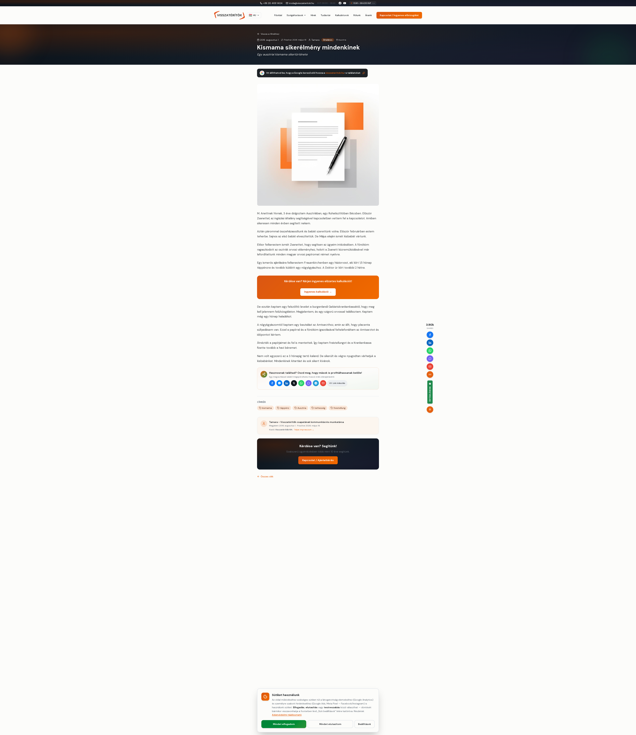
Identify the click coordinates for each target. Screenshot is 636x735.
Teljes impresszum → (304, 429)
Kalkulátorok (342, 15)
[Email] (430, 366)
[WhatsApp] (430, 350)
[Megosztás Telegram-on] (316, 383)
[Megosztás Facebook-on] (272, 383)
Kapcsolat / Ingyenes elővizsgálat (399, 15)
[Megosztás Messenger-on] (279, 383)
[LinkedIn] (430, 342)
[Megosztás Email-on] (323, 383)
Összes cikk (267, 476)
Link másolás (339, 383)
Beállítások (364, 724)
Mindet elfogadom (284, 724)
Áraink (368, 15)
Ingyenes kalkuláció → (318, 291)
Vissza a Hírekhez (270, 33)
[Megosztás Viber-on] (309, 383)
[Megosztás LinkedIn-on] (287, 383)
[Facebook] (430, 334)
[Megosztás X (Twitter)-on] (294, 383)
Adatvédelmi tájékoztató (287, 714)
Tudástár (326, 15)
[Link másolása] (430, 374)
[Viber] (430, 358)
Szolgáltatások (295, 15)
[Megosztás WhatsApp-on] (301, 383)
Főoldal (278, 15)
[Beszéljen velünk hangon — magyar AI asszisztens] (430, 409)
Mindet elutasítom (330, 724)
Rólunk (357, 15)
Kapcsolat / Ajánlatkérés (318, 460)
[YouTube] (344, 3)
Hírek (313, 15)
